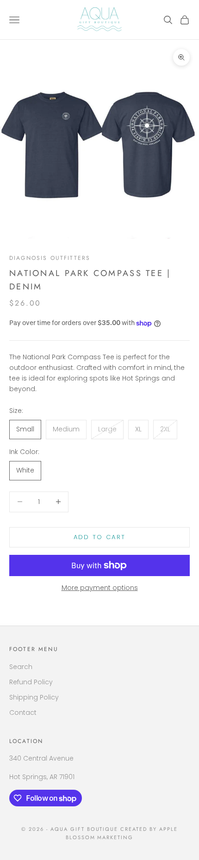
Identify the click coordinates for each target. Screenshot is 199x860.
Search (20, 666)
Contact (23, 712)
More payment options (100, 587)
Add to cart (100, 537)
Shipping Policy (34, 697)
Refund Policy (31, 682)
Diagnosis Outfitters (49, 258)
